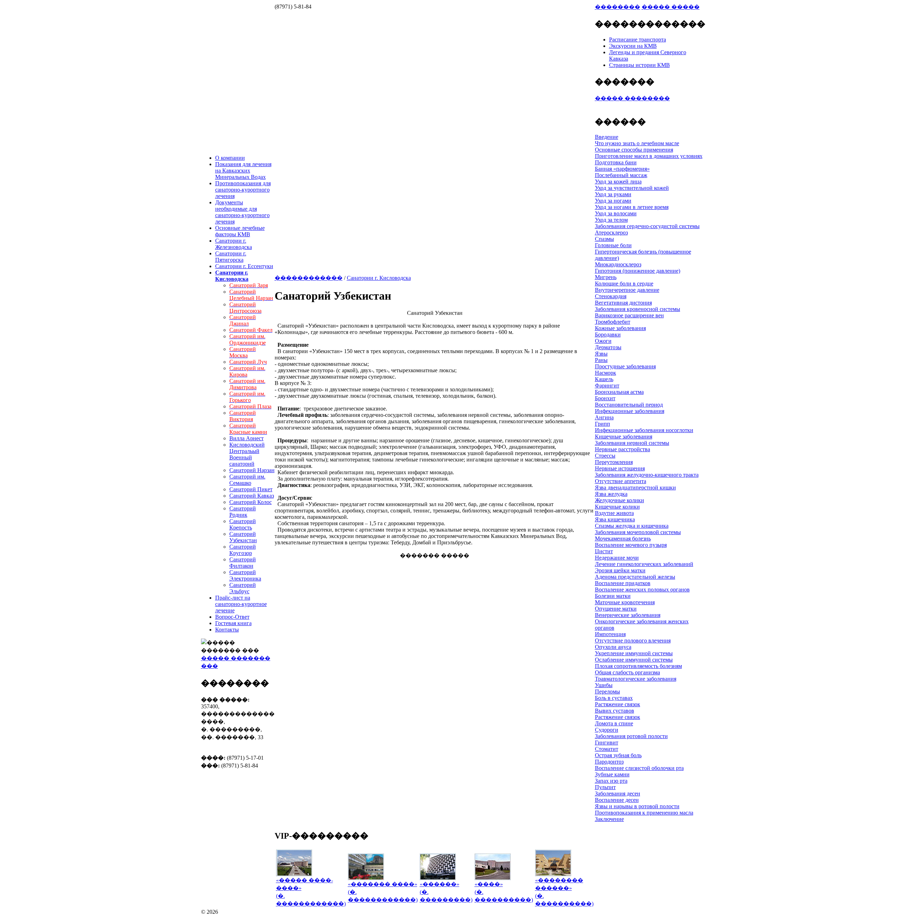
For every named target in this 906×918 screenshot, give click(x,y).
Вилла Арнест (246, 438)
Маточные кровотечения (625, 602)
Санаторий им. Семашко (247, 480)
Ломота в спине (614, 723)
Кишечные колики (617, 507)
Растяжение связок (617, 704)
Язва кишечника (615, 519)
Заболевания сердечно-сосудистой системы (647, 226)
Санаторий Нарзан (252, 470)
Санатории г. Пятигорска (230, 256)
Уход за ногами (613, 201)
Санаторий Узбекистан (243, 537)
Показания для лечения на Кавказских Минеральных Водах (243, 170)
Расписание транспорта (637, 39)
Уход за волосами (616, 213)
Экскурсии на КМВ (633, 46)
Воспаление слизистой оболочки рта (639, 768)
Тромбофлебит (612, 322)
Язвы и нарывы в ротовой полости (637, 806)
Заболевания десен (617, 793)
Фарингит (607, 385)
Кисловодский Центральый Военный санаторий (247, 454)
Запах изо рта (611, 781)
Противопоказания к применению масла (644, 813)
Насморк (605, 373)
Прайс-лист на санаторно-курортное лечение (241, 604)
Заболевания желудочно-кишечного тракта (647, 475)
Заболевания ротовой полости (631, 736)
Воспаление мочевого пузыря (631, 545)
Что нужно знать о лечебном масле (637, 143)
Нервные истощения (620, 468)
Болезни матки (613, 596)
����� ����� (671, 7)
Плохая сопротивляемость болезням (638, 666)
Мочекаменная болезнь (623, 539)
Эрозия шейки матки (620, 570)
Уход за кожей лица (618, 181)
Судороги (606, 730)
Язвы (601, 354)
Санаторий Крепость (242, 524)
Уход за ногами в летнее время (632, 207)
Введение (606, 137)
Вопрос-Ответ (232, 617)
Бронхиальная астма (619, 392)
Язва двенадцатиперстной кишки (635, 487)
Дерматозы (608, 347)
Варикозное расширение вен (629, 315)
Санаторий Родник (242, 511)
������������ (309, 278)
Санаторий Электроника (245, 575)
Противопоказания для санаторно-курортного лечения (243, 189)
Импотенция (610, 634)
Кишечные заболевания (623, 437)
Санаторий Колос (250, 502)
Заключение (609, 819)
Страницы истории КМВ (639, 65)
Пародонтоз (609, 762)
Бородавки (608, 335)
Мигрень (606, 277)
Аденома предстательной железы (635, 577)
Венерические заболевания (627, 615)
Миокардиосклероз (618, 264)
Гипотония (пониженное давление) (637, 271)
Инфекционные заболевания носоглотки (644, 430)
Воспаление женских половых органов (642, 589)
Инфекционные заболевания (629, 411)
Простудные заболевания (625, 366)
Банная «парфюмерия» (622, 169)
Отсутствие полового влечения (633, 641)
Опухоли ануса (613, 647)
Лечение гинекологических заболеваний (644, 564)
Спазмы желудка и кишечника (632, 526)
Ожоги (603, 341)
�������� (617, 7)
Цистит (604, 551)
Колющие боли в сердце (624, 283)
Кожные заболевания (620, 328)
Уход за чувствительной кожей (632, 188)
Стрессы (605, 456)
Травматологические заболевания (635, 679)
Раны (601, 360)
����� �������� (632, 98)
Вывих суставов (614, 711)
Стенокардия (610, 296)
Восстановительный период (629, 405)
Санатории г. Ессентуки (244, 266)
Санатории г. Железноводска (233, 244)
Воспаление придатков (622, 583)
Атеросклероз (611, 233)
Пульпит (605, 787)
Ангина (604, 417)
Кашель (604, 379)
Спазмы (604, 239)
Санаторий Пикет (251, 489)
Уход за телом (611, 220)
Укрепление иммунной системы (634, 653)
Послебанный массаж (621, 175)
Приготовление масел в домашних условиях (649, 156)
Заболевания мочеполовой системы (638, 532)
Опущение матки (616, 609)
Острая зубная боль (618, 755)
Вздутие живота (614, 513)
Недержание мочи (617, 558)
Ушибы (604, 685)
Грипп (602, 424)
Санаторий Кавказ (251, 496)
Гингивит (606, 743)
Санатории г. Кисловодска (379, 278)
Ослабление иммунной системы (634, 660)
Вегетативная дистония (623, 303)
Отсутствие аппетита (620, 481)
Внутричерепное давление (627, 290)
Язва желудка (611, 494)
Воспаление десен (617, 800)
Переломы (607, 691)
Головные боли (613, 245)
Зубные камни (612, 774)
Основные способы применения (634, 150)
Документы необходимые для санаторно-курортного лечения (242, 212)
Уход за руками (613, 194)
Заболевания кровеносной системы (637, 309)
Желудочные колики (619, 500)
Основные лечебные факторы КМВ (240, 231)
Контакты (227, 630)
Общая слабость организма (627, 672)
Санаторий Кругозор (242, 550)
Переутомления (614, 462)
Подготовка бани (616, 162)
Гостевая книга (233, 623)
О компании (230, 158)
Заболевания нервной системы (632, 443)
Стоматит (606, 749)
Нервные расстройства (622, 449)
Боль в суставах (614, 698)
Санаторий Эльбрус (242, 588)
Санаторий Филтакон (242, 562)
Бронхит (605, 398)
